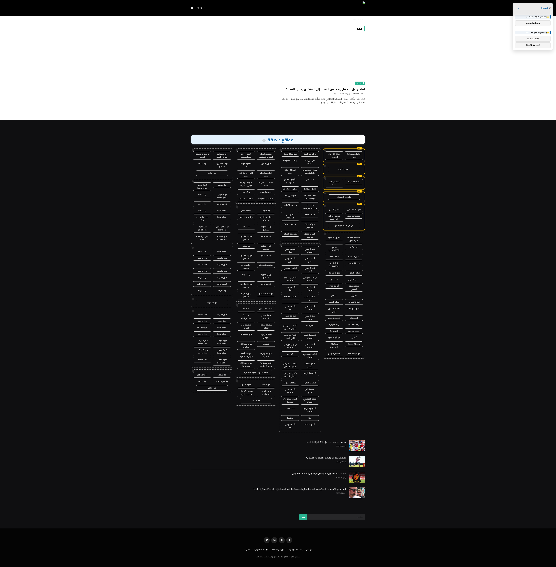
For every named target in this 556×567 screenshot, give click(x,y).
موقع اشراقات (354, 216)
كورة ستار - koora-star (202, 186)
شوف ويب (334, 257)
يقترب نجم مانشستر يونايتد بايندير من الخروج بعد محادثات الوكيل (319, 473)
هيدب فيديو (334, 318)
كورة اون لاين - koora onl (222, 228)
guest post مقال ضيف (246, 155)
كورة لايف (222, 258)
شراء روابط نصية (310, 161)
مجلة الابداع (334, 302)
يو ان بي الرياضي (290, 216)
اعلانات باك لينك (265, 198)
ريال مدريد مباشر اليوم (221, 155)
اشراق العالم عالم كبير (290, 181)
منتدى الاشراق (290, 189)
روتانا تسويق (354, 302)
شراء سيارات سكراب (246, 345)
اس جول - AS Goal (202, 237)
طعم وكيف (353, 331)
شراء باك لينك (309, 154)
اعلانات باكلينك (246, 198)
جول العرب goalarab (266, 392)
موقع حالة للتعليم (310, 225)
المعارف (354, 318)
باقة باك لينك (354, 182)
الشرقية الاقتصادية (334, 264)
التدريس (310, 179)
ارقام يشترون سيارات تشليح (265, 364)
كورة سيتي (246, 384)
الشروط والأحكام (279, 549)
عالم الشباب (344, 169)
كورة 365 (265, 384)
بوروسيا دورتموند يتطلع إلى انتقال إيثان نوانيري (326, 442)
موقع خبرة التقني (354, 287)
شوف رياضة (290, 195)
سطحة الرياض (265, 309)
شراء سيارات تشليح (266, 355)
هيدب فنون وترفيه (310, 235)
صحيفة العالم (290, 234)
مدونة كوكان (334, 273)
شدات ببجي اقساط (309, 250)
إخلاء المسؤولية (295, 549)
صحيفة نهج (353, 279)
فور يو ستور (290, 316)
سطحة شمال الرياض (266, 326)
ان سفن (353, 247)
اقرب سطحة (246, 334)
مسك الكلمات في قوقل (354, 239)
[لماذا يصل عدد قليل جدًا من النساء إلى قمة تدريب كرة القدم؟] (323, 61)
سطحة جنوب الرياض (266, 335)
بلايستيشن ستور (310, 390)
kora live (202, 251)
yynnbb (356, 93)
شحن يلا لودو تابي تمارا (290, 336)
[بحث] (192, 8)
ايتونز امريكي (290, 268)
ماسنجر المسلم (344, 197)
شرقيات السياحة (334, 345)
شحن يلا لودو (309, 373)
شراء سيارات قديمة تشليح (256, 372)
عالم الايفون (354, 273)
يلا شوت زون (222, 381)
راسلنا (270, 556)
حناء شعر (290, 408)
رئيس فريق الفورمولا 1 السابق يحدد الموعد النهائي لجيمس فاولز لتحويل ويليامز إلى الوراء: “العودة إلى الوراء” (299, 489)
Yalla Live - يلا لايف (202, 218)
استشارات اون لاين (334, 310)
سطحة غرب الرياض (246, 326)
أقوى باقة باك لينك (246, 174)
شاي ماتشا (309, 424)
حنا (309, 418)
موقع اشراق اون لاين (334, 217)
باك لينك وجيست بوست (310, 206)
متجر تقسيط (290, 297)
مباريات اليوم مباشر (265, 218)
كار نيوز (334, 279)
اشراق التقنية (334, 237)
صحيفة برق (334, 209)
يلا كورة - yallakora (202, 228)
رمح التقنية (353, 324)
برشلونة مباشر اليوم (202, 155)
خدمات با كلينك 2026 (265, 184)
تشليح (266, 344)
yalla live (212, 173)
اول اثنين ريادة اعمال (354, 155)
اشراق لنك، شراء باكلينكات (309, 171)
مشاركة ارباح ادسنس (334, 155)
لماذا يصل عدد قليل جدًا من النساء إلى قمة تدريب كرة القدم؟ (325, 89)
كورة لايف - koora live (221, 342)
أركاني (354, 337)
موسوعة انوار (354, 353)
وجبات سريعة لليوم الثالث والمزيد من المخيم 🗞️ (326, 457)
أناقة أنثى (334, 286)
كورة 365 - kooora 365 (222, 237)
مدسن (334, 295)
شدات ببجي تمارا (290, 250)
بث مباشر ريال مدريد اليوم (246, 392)
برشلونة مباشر (246, 217)
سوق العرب (265, 163)
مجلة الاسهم (354, 263)
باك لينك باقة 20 (246, 165)
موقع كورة (212, 302)
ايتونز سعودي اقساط (310, 279)
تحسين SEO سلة (334, 183)
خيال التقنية (354, 257)
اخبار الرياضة (310, 189)
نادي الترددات (354, 308)
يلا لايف (256, 401)
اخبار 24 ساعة (290, 224)
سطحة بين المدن (266, 316)
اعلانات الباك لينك (290, 171)
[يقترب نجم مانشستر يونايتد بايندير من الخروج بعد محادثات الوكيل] (357, 477)
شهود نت (334, 331)
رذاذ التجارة (334, 324)
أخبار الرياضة (360, 83)
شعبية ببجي (310, 383)
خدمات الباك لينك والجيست (266, 155)
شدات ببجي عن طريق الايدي (290, 326)
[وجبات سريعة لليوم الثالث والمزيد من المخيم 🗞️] (357, 461)
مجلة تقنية (310, 215)
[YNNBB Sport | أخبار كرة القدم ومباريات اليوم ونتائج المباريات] (338, 8)
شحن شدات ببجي (309, 365)
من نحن (309, 549)
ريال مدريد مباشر (266, 228)
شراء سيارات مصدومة (246, 364)
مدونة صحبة (354, 344)
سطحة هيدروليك (246, 316)
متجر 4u (309, 325)
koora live (202, 204)
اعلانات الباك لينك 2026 (310, 197)
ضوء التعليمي (354, 209)
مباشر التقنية (334, 337)
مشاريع (246, 192)
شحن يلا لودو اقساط (290, 279)
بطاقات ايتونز (290, 383)
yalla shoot (246, 211)
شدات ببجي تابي (290, 260)
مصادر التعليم (290, 205)
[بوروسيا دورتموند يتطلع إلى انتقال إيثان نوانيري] (357, 445)
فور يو (290, 354)
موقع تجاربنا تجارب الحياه (246, 184)
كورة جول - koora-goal (222, 196)
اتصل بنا (247, 549)
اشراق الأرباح (334, 353)
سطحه (246, 309)
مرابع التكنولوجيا (334, 248)
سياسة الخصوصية (261, 549)
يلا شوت (266, 211)
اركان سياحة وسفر (344, 225)
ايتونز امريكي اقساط (290, 346)
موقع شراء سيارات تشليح (246, 355)
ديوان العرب (265, 192)
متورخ (354, 295)
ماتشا (290, 418)
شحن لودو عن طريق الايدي (290, 374)
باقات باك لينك (290, 160)
